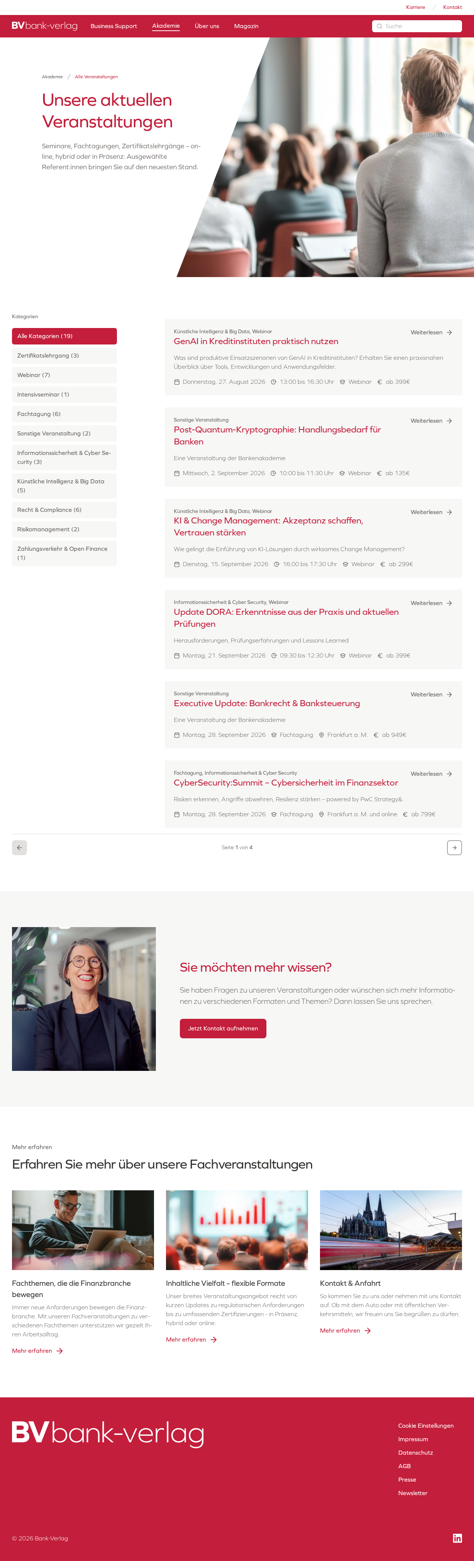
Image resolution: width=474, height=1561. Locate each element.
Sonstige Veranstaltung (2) (54, 433)
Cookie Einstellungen (426, 1425)
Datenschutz (415, 1452)
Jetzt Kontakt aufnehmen (223, 1028)
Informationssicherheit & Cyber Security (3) (64, 457)
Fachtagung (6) (39, 413)
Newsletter (413, 1493)
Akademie (52, 76)
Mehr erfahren (32, 1350)
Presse (407, 1479)
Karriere (415, 7)
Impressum (413, 1439)
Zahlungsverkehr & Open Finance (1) (62, 553)
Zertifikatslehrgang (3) (48, 355)
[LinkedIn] (457, 1538)
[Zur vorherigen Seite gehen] (19, 847)
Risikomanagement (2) (48, 529)
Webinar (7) (33, 375)
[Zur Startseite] (44, 26)
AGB (404, 1466)
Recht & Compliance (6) (49, 509)
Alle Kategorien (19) (45, 336)
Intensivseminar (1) (43, 394)
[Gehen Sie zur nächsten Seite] (454, 847)
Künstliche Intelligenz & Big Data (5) (61, 486)
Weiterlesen (427, 332)
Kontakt (452, 7)
